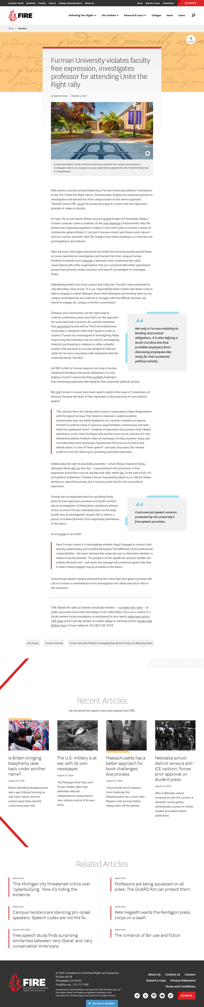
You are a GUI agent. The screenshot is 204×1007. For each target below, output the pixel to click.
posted (107, 219)
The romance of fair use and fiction (148, 935)
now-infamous (112, 223)
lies (122, 473)
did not (75, 468)
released (87, 261)
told (57, 392)
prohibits (97, 377)
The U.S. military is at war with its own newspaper (76, 763)
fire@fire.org (63, 984)
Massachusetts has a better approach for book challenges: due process (125, 765)
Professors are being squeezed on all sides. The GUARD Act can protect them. (153, 886)
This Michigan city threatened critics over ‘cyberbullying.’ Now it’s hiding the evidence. (51, 889)
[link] (21, 15)
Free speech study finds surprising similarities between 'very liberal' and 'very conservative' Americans (52, 940)
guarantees (63, 326)
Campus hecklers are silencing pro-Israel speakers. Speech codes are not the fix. (51, 914)
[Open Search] (193, 15)
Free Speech (33, 643)
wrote (80, 204)
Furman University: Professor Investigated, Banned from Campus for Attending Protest (111, 643)
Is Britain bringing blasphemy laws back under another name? (27, 765)
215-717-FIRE (81, 984)
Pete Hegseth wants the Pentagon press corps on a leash (152, 914)
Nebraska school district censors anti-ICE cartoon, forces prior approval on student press (174, 768)
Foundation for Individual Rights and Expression (92, 973)
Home (11, 28)
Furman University (54, 643)
